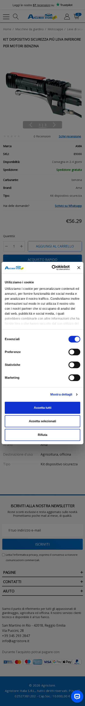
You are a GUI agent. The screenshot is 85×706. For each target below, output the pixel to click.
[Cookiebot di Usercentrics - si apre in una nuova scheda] (52, 267)
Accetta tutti (42, 407)
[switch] (74, 352)
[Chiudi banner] (78, 267)
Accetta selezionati (42, 421)
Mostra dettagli (61, 394)
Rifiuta (42, 435)
